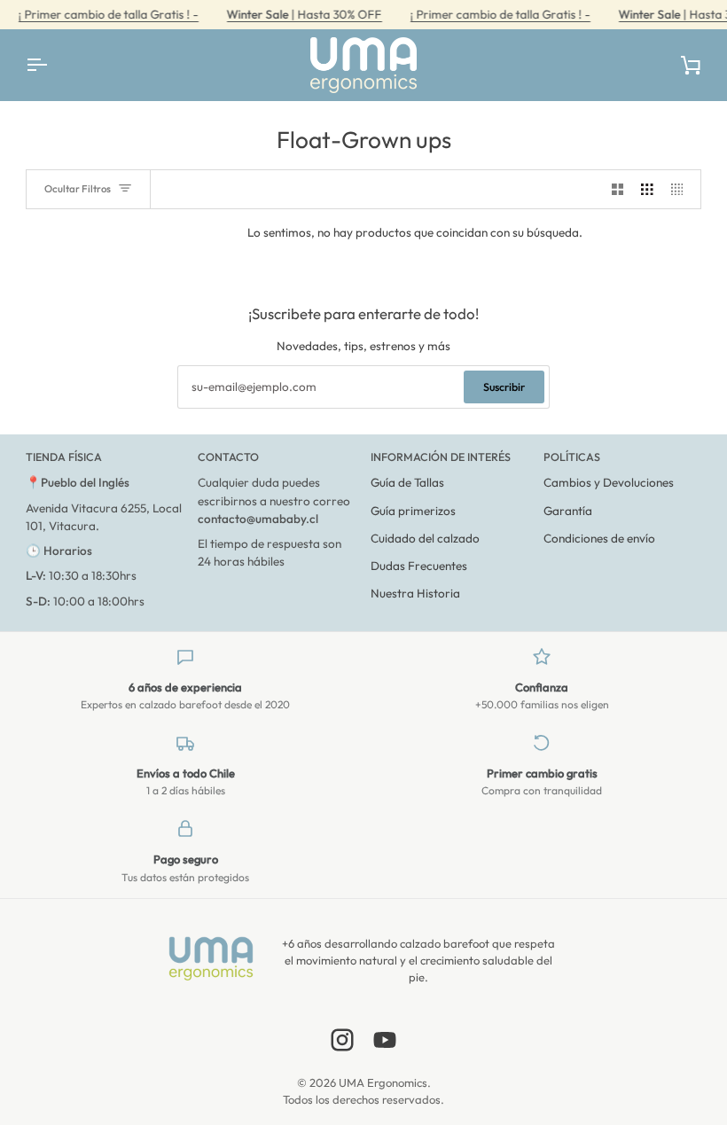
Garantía (567, 511)
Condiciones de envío (599, 538)
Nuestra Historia (415, 593)
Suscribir (504, 386)
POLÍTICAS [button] (571, 456)
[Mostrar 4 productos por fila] (681, 189)
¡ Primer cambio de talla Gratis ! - (108, 14)
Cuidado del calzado (425, 538)
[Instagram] (342, 1040)
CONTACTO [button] (228, 456)
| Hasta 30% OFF (303, 14)
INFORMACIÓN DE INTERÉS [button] (441, 456)
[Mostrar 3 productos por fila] (647, 189)
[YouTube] (384, 1040)
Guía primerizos (413, 511)
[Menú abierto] (52, 65)
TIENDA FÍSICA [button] (64, 456)
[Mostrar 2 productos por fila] (618, 189)
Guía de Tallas (407, 482)
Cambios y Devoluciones (608, 482)
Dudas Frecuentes (419, 566)
